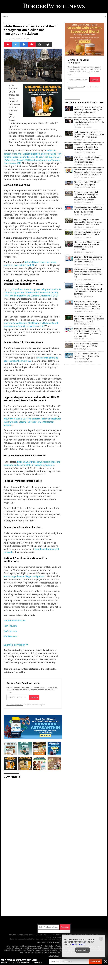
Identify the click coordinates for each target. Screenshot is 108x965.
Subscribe (95, 961)
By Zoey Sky (88, 237)
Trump (52, 662)
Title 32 (44, 662)
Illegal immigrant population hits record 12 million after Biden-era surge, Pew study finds (88, 209)
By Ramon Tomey (89, 152)
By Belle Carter (88, 339)
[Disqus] (33, 813)
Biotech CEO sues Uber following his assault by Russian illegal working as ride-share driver (88, 147)
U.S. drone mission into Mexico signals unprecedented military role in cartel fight (87, 356)
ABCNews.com (10, 636)
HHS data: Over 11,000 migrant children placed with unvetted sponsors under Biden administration (86, 245)
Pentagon (32, 659)
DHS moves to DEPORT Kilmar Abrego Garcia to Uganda (86, 183)
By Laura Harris (88, 115)
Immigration (14, 656)
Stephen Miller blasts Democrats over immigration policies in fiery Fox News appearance (88, 259)
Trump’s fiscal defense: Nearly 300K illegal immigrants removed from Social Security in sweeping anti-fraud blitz (88, 332)
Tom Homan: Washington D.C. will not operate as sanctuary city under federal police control (89, 318)
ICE (5, 656)
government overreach (47, 653)
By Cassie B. (87, 127)
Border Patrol (42, 650)
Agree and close (82, 950)
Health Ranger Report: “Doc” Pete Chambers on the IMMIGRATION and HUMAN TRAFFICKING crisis (89, 134)
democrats (24, 653)
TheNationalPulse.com (15, 620)
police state (43, 659)
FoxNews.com (10, 626)
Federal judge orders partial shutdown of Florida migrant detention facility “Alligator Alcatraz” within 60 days (86, 196)
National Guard (41, 656)
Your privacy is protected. (14, 705)
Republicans (34, 662)
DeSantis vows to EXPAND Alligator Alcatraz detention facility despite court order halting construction (88, 172)
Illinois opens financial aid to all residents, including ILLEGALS (87, 233)
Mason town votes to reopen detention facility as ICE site (86, 345)
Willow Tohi (24, 39)
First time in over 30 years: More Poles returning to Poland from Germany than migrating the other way (88, 273)
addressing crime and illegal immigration (24, 576)
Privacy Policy (54, 956)
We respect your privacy (40, 939)
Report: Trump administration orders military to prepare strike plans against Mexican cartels (88, 221)
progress (22, 662)
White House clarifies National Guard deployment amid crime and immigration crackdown (88, 159)
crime (15, 653)
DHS (32, 653)
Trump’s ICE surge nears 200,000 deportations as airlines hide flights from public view (89, 122)
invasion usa (27, 656)
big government (27, 650)
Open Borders (19, 659)
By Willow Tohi (88, 165)
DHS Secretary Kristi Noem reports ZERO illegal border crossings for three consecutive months (89, 109)
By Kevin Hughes (89, 140)
